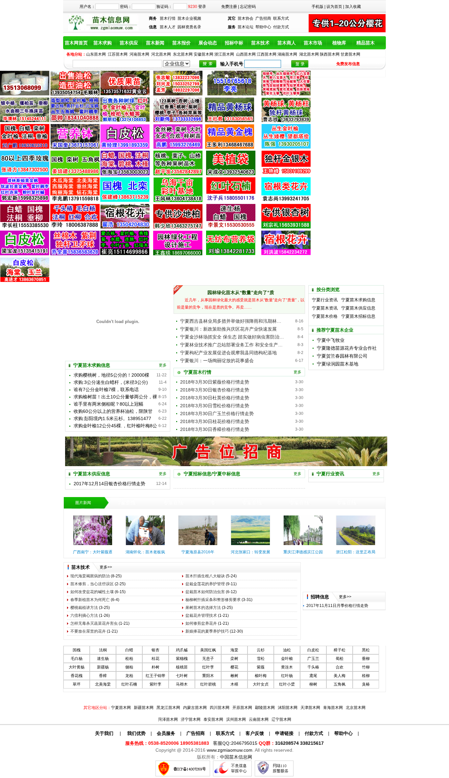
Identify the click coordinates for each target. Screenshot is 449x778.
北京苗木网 (356, 707)
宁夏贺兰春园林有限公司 (342, 356)
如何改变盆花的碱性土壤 (92, 592)
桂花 (155, 658)
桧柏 (129, 658)
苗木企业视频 (189, 18)
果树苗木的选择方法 (203, 607)
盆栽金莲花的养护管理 (205, 584)
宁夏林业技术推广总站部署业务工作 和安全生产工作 (232, 344)
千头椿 (313, 667)
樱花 (234, 667)
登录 (202, 6)
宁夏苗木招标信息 (358, 316)
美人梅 (339, 675)
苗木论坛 (245, 27)
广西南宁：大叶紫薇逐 (92, 552)
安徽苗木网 (203, 54)
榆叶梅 (261, 675)
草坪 (77, 684)
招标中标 (234, 42)
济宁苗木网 (191, 719)
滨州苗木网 (236, 719)
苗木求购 (102, 42)
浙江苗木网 (224, 54)
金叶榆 (287, 658)
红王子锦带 (155, 675)
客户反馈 (255, 733)
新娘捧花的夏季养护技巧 (207, 631)
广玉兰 (313, 658)
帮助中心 (263, 27)
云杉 (261, 650)
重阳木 (208, 675)
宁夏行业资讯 (325, 299)
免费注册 (229, 6)
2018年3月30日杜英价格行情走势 (214, 397)
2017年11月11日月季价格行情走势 (337, 605)
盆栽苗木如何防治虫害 (205, 592)
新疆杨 (103, 667)
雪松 (261, 658)
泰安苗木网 (213, 719)
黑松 (366, 650)
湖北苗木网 (309, 54)
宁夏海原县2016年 (197, 552)
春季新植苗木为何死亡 (90, 599)
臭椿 (366, 684)
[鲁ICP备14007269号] (182, 775)
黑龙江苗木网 (168, 707)
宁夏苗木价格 (325, 316)
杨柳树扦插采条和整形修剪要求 (213, 599)
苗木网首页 (76, 42)
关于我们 (104, 733)
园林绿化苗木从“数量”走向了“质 (240, 292)
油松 (287, 650)
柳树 (313, 684)
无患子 (208, 658)
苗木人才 (168, 27)
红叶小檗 (287, 684)
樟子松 (339, 650)
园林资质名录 (189, 27)
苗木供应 (129, 42)
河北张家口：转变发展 (250, 552)
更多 (163, 365)
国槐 (77, 650)
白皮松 (313, 650)
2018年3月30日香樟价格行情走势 (214, 429)
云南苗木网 (259, 719)
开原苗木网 (242, 707)
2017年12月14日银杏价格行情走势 (109, 483)
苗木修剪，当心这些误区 (92, 584)
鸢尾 (313, 675)
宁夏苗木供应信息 (358, 308)
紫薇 (261, 667)
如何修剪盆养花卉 (201, 623)
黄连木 (287, 667)
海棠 (234, 650)
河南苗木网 (139, 54)
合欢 (339, 667)
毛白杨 (77, 658)
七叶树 (182, 675)
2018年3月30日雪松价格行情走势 (214, 405)
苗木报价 (181, 42)
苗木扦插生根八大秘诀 (205, 576)
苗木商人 (286, 42)
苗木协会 (245, 18)
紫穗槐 (182, 658)
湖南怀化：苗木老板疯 (145, 552)
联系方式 (281, 18)
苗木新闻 (155, 42)
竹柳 (366, 667)
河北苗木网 (161, 54)
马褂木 (182, 684)
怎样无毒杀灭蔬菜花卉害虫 (94, 623)
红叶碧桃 (208, 684)
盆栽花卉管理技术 (201, 615)
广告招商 (263, 18)
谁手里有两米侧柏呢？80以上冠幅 (108, 404)
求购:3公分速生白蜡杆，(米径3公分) (111, 382)
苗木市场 (313, 42)
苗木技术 (260, 42)
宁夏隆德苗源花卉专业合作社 (347, 348)
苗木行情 (168, 18)
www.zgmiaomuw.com (229, 750)
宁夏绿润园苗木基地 (337, 363)
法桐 (103, 650)
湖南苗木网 (287, 54)
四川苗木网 (219, 707)
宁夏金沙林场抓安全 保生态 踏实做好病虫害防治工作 (232, 336)
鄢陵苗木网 (265, 707)
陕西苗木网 (330, 54)
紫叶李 (155, 684)
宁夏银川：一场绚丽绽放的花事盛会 (217, 360)
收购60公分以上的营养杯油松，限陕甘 (113, 411)
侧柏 (129, 667)
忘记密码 (248, 6)
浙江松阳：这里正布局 (355, 552)
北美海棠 (103, 684)
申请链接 (284, 733)
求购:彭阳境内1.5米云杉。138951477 (112, 418)
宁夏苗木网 (121, 707)
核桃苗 (182, 667)
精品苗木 (365, 42)
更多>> (106, 567)
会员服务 (166, 733)
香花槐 (77, 675)
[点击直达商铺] (299, 63)
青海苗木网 (333, 707)
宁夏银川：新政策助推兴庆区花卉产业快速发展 (228, 329)
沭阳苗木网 (287, 707)
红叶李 (208, 667)
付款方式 (281, 27)
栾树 (234, 658)
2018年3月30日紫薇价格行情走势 (214, 382)
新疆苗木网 (144, 707)
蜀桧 (339, 658)
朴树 (155, 667)
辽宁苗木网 (281, 719)
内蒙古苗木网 (195, 707)
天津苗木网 (310, 707)
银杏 (155, 650)
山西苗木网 (246, 54)
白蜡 (129, 650)
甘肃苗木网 (350, 54)
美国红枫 (208, 650)
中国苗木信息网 (236, 757)
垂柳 (366, 658)
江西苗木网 (266, 54)
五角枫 (339, 684)
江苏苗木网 (118, 54)
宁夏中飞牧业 (330, 340)
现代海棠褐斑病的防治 (90, 576)
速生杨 (103, 658)
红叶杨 (287, 675)
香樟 (103, 675)
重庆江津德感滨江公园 (303, 552)
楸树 (234, 675)
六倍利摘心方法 (84, 615)
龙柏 (129, 675)
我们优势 (136, 733)
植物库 (339, 42)
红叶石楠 (129, 684)
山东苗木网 (96, 54)
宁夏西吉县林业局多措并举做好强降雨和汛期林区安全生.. (232, 321)
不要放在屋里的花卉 (88, 631)
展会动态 (208, 42)
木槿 (234, 684)
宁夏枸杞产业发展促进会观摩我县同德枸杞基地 (228, 352)
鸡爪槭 (182, 650)
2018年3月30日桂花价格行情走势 (214, 421)
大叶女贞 (261, 684)
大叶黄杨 (76, 667)
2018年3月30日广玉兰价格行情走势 (217, 413)
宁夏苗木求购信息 (358, 299)
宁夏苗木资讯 (325, 308)
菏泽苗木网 (168, 719)
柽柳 (366, 675)
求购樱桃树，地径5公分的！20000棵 (111, 375)
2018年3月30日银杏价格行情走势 (214, 389)
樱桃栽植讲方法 (84, 607)
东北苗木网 (183, 54)
